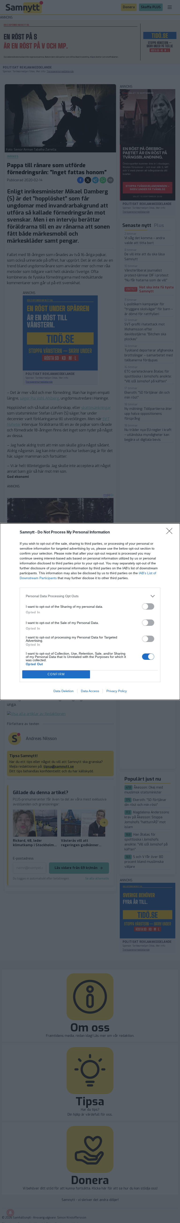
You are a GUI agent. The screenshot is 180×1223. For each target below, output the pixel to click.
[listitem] (90, 596)
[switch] (148, 606)
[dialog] (90, 611)
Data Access (90, 691)
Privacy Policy (116, 691)
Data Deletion (63, 691)
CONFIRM (56, 674)
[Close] (170, 532)
